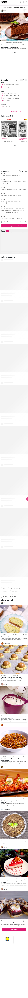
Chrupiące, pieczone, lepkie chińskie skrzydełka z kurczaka (13, 801)
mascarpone (6, 594)
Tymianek (13, 596)
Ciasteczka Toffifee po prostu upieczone (11, 677)
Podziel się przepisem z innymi (14, 226)
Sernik (15, 594)
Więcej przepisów (14, 929)
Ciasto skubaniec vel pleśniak (8, 923)
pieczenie (5, 591)
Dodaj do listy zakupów (15, 111)
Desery (5, 596)
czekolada (15, 591)
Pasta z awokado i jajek (7, 636)
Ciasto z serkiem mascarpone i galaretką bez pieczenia (12, 881)
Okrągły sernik (4, 843)
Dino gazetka (4, 138)
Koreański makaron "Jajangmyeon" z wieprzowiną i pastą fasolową (14, 759)
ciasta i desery (14, 588)
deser (4, 588)
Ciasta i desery (7, 7)
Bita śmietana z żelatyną (7, 718)
